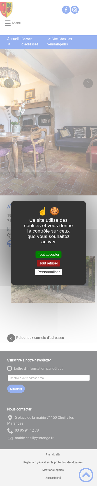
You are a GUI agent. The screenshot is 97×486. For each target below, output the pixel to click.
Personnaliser (48, 272)
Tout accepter (48, 254)
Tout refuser (48, 263)
